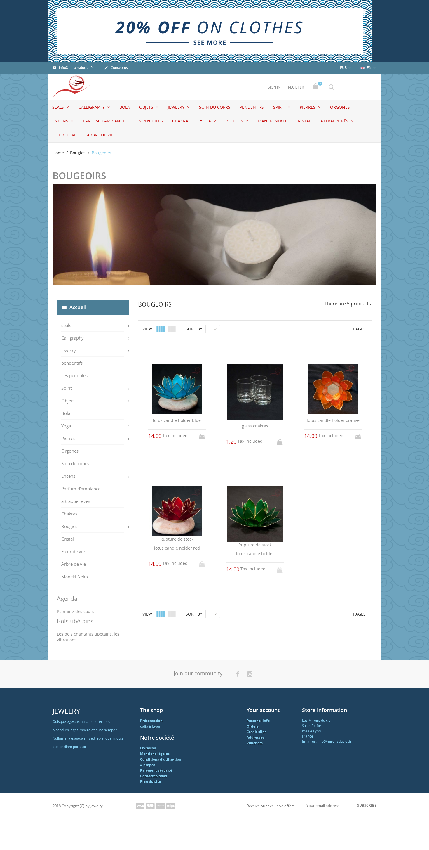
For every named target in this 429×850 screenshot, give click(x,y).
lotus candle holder (255, 553)
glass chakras (255, 426)
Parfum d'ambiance (104, 121)
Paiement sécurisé (156, 770)
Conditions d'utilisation (160, 759)
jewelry (177, 107)
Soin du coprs (214, 107)
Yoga (206, 121)
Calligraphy (92, 107)
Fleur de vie (65, 135)
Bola (124, 107)
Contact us (116, 67)
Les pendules (149, 121)
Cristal (303, 121)
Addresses (255, 737)
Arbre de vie (100, 135)
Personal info (258, 720)
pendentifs (252, 107)
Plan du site (150, 781)
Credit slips (256, 731)
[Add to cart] (202, 435)
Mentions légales (155, 753)
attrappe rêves (336, 121)
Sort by (194, 329)
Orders (253, 726)
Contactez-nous (153, 775)
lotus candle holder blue (177, 420)
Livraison (148, 748)
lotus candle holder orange (333, 420)
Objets (146, 107)
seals (58, 107)
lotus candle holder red (177, 548)
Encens (60, 121)
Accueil (77, 306)
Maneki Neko (272, 121)
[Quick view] (250, 639)
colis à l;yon (150, 726)
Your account (263, 710)
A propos (147, 764)
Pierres (308, 107)
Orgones (340, 107)
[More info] (260, 639)
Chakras (181, 121)
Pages (359, 329)
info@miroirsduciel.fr (73, 67)
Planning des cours (75, 611)
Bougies (235, 121)
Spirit (279, 107)
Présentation (151, 720)
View (147, 329)
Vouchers (255, 742)
